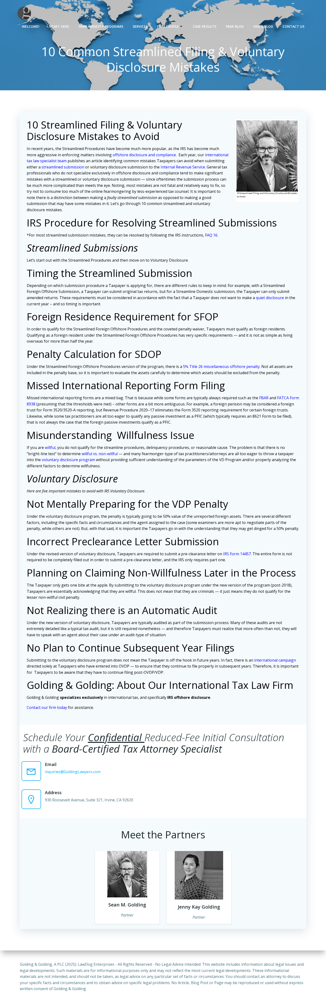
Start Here (59, 26)
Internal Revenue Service (183, 167)
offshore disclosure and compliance (144, 154)
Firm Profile (168, 26)
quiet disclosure (270, 297)
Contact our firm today (47, 707)
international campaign (275, 660)
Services (140, 26)
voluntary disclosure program (68, 459)
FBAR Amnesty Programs (101, 26)
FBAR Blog (235, 26)
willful (50, 447)
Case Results (204, 26)
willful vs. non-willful (100, 453)
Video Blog (263, 26)
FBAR (263, 397)
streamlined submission (63, 167)
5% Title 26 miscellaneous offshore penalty (221, 366)
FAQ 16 (211, 235)
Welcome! (30, 26)
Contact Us (293, 26)
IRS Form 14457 (237, 553)
